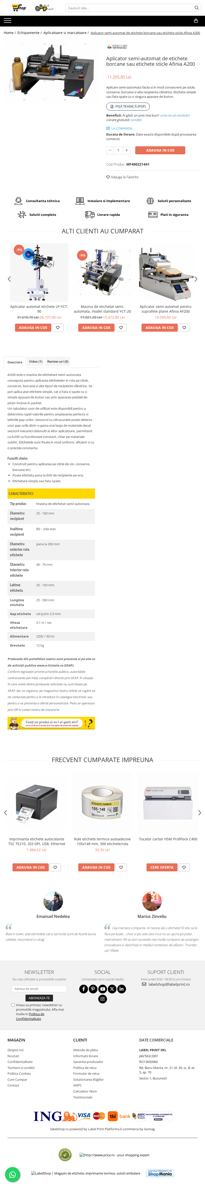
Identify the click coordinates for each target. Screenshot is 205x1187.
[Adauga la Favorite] (58, 328)
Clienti (80, 1039)
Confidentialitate (20, 1061)
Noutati (13, 1056)
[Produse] (8, 22)
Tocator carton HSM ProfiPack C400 (168, 839)
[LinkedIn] (121, 989)
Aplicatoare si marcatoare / (67, 32)
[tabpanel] (51, 72)
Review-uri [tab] (57, 361)
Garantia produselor (88, 1061)
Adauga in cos (160, 150)
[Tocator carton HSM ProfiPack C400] (168, 803)
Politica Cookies (19, 1073)
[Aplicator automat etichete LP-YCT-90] (39, 272)
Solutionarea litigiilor (88, 1079)
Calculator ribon (85, 1091)
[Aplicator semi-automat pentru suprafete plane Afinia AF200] (165, 272)
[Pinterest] (93, 989)
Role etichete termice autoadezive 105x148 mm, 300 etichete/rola (102, 841)
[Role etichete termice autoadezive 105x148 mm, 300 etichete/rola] (102, 803)
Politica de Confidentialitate (30, 1016)
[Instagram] (102, 999)
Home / (10, 32)
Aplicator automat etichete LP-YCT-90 (39, 309)
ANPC (77, 1085)
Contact (13, 1085)
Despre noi (16, 1050)
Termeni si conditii (21, 1067)
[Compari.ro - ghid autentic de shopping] (65, 1155)
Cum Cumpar (17, 1079)
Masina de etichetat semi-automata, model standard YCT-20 (102, 309)
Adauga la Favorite (124, 177)
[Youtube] (102, 989)
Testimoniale (82, 1097)
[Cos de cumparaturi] (195, 21)
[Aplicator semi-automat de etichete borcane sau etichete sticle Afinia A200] (51, 72)
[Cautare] (196, 8)
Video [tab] (35, 361)
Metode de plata (85, 1050)
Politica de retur (85, 1067)
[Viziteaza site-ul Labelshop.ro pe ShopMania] (160, 1173)
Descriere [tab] (15, 362)
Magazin (16, 1039)
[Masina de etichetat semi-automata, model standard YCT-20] (102, 272)
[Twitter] (112, 989)
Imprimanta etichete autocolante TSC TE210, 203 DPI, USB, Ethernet (36, 841)
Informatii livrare (85, 1056)
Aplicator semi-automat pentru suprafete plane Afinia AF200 (166, 309)
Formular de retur (86, 1073)
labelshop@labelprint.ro (169, 984)
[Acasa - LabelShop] (29, 8)
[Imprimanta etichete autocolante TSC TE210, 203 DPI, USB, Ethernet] (36, 803)
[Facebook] (83, 989)
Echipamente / (30, 32)
